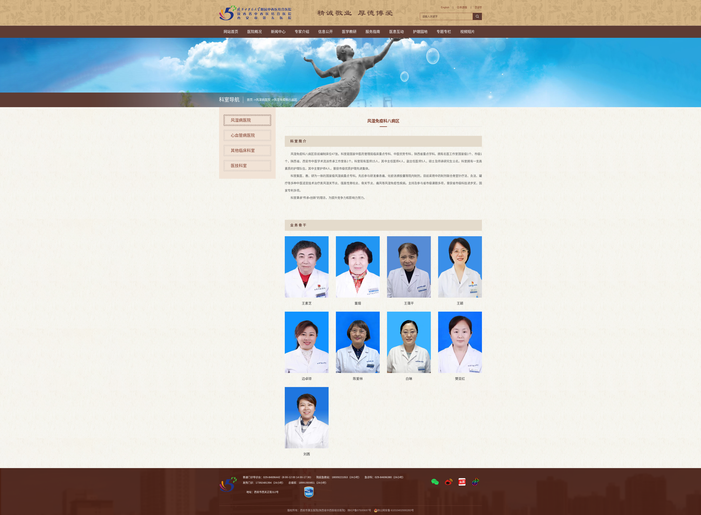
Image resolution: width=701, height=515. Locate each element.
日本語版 (462, 7)
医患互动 (396, 32)
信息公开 (325, 32)
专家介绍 (302, 32)
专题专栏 (443, 32)
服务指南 (372, 32)
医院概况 (254, 32)
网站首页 (231, 32)
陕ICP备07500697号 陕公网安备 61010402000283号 (381, 510)
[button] (435, 481)
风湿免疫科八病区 (285, 99)
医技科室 (239, 165)
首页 (250, 99)
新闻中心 (278, 32)
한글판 (478, 7)
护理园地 (420, 32)
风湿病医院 (263, 99)
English (445, 7)
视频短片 (467, 32)
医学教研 (349, 32)
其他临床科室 (243, 150)
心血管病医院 (243, 135)
